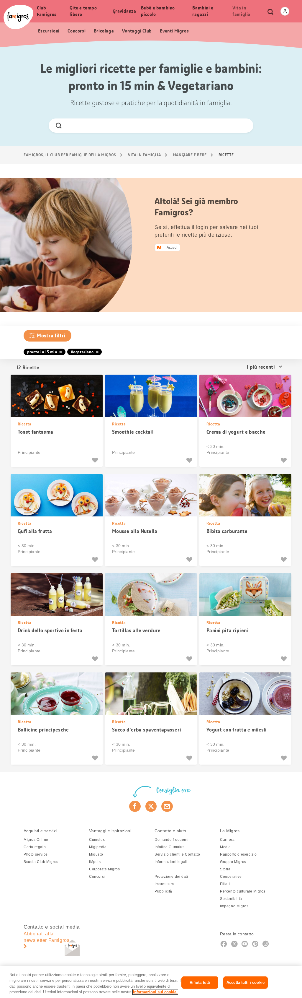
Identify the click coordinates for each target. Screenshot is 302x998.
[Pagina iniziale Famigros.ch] (18, 17)
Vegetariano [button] (82, 352)
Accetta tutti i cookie (245, 982)
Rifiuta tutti (200, 982)
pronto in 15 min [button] (42, 352)
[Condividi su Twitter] (151, 806)
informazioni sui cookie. (155, 992)
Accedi (172, 248)
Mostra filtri (51, 335)
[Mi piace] (95, 460)
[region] (151, 982)
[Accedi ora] (285, 11)
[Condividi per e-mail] (167, 806)
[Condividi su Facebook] (135, 806)
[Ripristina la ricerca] (244, 125)
